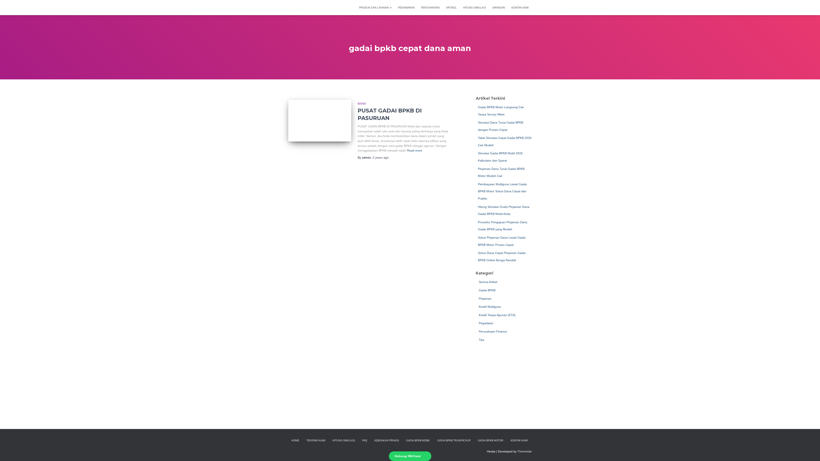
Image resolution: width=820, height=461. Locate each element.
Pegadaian (485, 323)
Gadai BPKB (486, 290)
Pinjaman (484, 298)
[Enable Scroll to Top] (811, 452)
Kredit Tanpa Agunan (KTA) (496, 315)
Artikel (451, 7)
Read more (414, 150)
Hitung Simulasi (474, 7)
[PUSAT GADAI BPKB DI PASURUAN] (319, 121)
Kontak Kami (520, 7)
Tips (481, 339)
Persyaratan (430, 7)
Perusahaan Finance (492, 331)
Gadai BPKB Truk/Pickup (454, 440)
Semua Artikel (487, 282)
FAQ (364, 440)
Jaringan (498, 7)
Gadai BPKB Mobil (418, 440)
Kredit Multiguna (489, 306)
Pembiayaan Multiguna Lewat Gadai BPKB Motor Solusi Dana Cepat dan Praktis (502, 191)
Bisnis (362, 103)
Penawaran (406, 7)
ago (381, 157)
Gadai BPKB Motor (490, 440)
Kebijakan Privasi (386, 440)
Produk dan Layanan (374, 7)
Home (295, 440)
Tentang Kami (315, 440)
